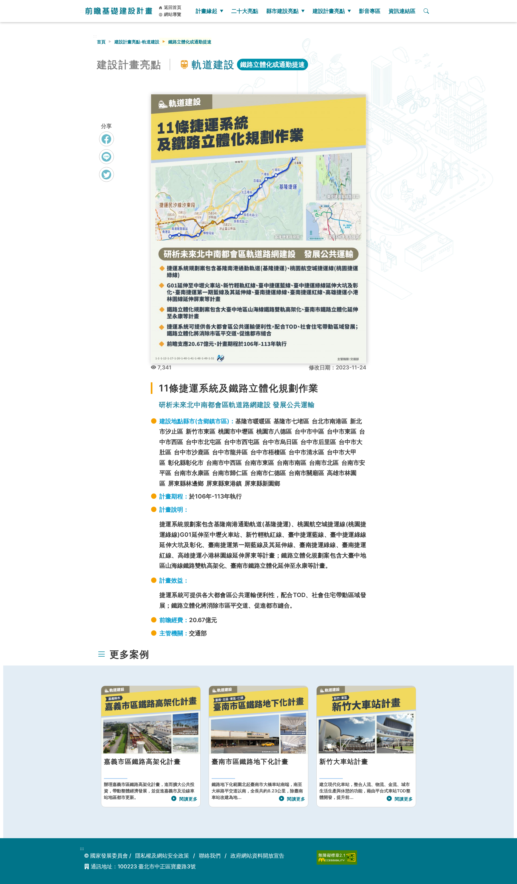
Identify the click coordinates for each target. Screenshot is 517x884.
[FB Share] (106, 138)
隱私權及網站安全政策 (162, 855)
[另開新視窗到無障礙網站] (337, 857)
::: (82, 11)
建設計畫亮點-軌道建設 (136, 41)
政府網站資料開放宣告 (257, 855)
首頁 (101, 41)
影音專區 (369, 11)
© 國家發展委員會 (106, 855)
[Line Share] (106, 156)
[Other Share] (106, 174)
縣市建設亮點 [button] (282, 11)
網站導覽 (172, 14)
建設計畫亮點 (329, 11)
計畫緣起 (206, 11)
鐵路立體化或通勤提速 (272, 64)
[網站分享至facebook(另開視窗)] (106, 144)
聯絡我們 (210, 855)
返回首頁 (172, 7)
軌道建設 (213, 65)
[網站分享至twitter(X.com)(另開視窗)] (106, 179)
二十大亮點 (244, 11)
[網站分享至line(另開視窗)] (106, 161)
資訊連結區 (402, 11)
